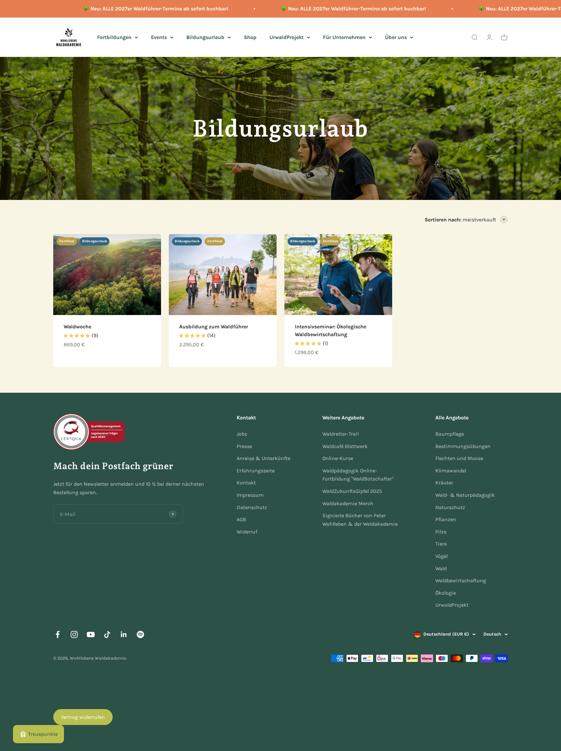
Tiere (441, 544)
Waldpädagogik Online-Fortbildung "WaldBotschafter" (357, 475)
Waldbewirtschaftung (460, 580)
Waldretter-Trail (340, 434)
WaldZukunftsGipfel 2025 (352, 491)
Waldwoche (77, 326)
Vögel (441, 556)
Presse (244, 446)
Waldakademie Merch (347, 503)
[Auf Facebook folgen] (57, 634)
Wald (441, 568)
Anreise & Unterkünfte (263, 458)
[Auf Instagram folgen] (74, 634)
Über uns (396, 37)
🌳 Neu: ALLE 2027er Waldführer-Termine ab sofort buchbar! (142, 9)
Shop (250, 37)
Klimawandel (450, 471)
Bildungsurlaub (205, 37)
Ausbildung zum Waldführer (213, 326)
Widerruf (247, 532)
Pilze (440, 532)
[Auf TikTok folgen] (107, 634)
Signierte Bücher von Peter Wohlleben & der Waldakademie (360, 519)
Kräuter (444, 483)
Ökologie (445, 593)
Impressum (250, 495)
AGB (241, 519)
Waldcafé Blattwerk (345, 446)
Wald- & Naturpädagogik (465, 495)
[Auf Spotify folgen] (140, 634)
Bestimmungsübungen (463, 446)
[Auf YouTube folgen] (90, 634)
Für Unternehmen (344, 37)
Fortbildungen (114, 37)
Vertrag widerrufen (83, 717)
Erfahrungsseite (256, 471)
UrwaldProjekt (286, 37)
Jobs (242, 434)
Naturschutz (450, 507)
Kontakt (246, 483)
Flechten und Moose (459, 458)
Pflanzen (445, 519)
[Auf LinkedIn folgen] (123, 634)
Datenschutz (252, 507)
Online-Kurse (337, 458)
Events (159, 37)
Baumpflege (449, 434)
